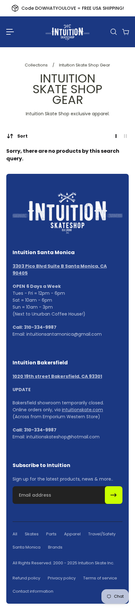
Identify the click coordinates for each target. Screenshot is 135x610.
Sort (22, 136)
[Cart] (125, 32)
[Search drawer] (113, 32)
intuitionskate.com (82, 410)
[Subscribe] (113, 495)
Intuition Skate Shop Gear (84, 65)
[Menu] (10, 31)
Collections (37, 65)
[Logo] (67, 32)
